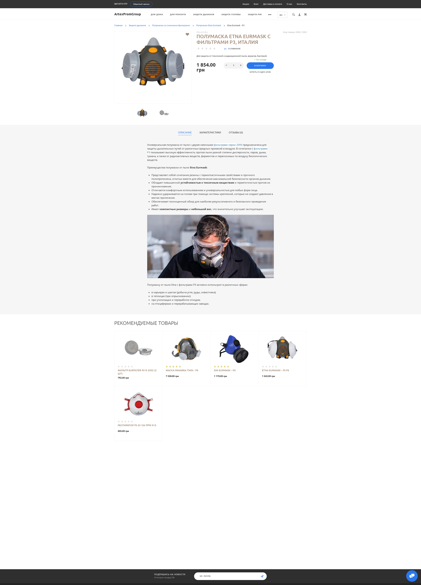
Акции (246, 4)
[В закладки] (187, 34)
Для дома (157, 14)
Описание (185, 132)
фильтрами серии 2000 (228, 144)
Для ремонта (178, 14)
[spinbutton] (234, 65)
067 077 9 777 (120, 4)
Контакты (302, 4)
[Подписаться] (262, 576)
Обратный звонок (141, 4)
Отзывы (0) (236, 132)
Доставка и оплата (272, 4)
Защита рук (255, 14)
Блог (256, 4)
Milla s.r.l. (202, 32)
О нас (289, 4)
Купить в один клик (260, 72)
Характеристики (210, 132)
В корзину (260, 66)
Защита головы (231, 14)
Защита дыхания (203, 14)
